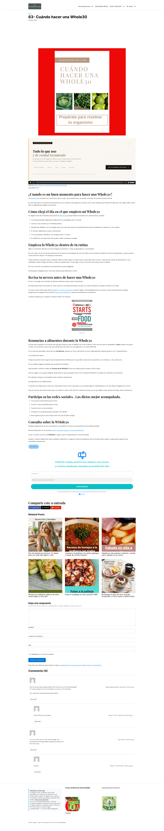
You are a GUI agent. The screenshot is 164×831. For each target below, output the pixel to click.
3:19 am (132, 739)
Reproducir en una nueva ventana (47, 185)
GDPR (83, 494)
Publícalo (47, 507)
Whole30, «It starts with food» (62, 290)
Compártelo (35, 507)
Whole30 (33, 198)
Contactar (33, 446)
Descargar (63, 185)
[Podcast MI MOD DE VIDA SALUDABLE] (72, 804)
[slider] (132, 182)
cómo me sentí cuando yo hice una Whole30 (68, 430)
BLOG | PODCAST (116, 6)
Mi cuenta (130, 6)
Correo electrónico (36, 636)
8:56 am (130, 715)
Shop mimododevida (42, 799)
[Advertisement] (82, 35)
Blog (29, 13)
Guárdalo (57, 507)
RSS (37, 188)
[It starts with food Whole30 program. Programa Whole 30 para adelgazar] (82, 315)
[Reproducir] (30, 182)
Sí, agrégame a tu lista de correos (42, 654)
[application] (82, 182)
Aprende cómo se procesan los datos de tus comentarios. (80, 665)
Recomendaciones (84, 6)
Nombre (31, 627)
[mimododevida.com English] (109, 803)
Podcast (68, 813)
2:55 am (132, 687)
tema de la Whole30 (62, 292)
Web (29, 645)
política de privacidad (82, 491)
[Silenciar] (128, 182)
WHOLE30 (63, 216)
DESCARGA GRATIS (101, 6)
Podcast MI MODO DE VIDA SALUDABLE (77, 787)
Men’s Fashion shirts (112, 687)
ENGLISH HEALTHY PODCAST (111, 787)
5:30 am (130, 766)
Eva (119, 739)
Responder (33, 699)
